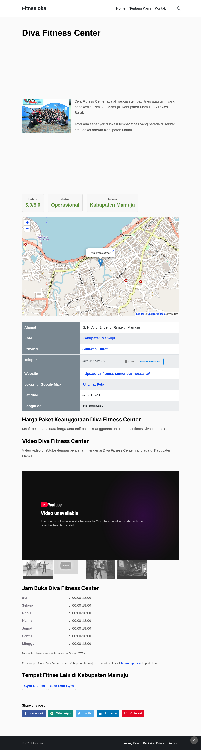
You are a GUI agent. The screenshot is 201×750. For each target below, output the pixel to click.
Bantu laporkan (131, 663)
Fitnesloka (34, 8)
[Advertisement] (100, 77)
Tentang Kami (140, 8)
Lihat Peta (95, 384)
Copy (131, 361)
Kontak (160, 8)
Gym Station (34, 686)
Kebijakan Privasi (153, 743)
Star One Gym (62, 686)
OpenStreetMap (156, 314)
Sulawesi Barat (95, 349)
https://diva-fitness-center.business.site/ (116, 374)
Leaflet (140, 314)
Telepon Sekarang (149, 361)
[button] (100, 262)
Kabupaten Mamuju (98, 338)
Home (120, 8)
